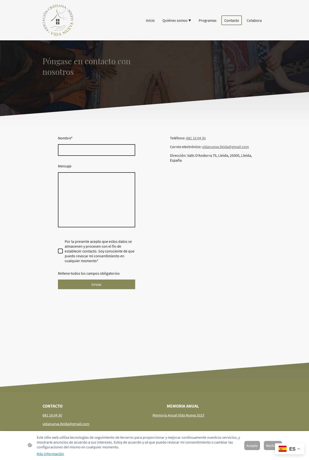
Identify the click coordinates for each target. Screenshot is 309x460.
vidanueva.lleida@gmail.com (225, 146)
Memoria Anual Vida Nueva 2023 (178, 415)
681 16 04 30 (196, 138)
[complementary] (289, 449)
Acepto (252, 445)
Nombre (65, 138)
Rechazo (273, 445)
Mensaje (64, 166)
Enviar (96, 284)
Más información (50, 453)
